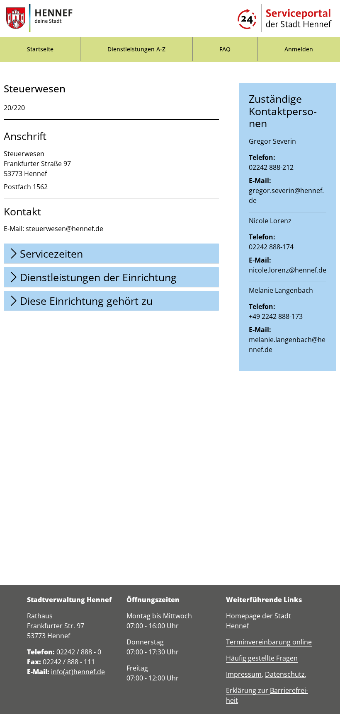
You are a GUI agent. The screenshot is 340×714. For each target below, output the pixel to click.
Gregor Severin (272, 141)
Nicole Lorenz (270, 220)
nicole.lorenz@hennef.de (287, 270)
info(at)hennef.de (78, 671)
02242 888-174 (271, 246)
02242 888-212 (271, 167)
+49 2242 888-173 (276, 316)
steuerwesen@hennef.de (64, 228)
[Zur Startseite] (39, 18)
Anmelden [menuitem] (298, 49)
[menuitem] (40, 49)
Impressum (244, 674)
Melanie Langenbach (281, 290)
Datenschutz (285, 674)
